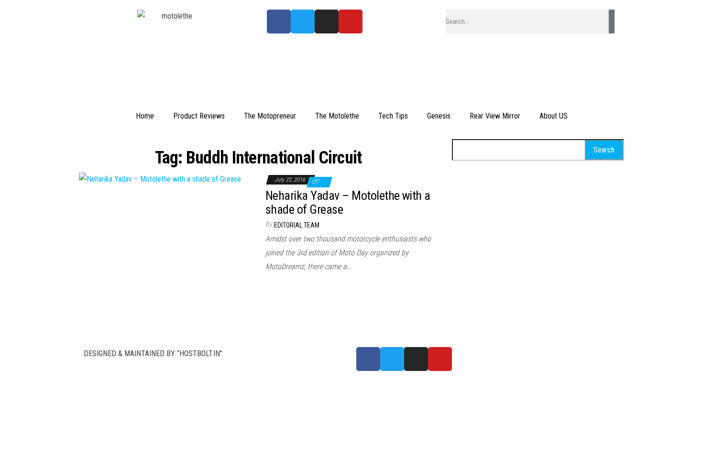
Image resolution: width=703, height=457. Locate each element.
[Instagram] (327, 21)
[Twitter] (303, 21)
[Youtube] (350, 21)
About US (553, 115)
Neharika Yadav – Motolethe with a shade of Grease (347, 202)
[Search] (612, 21)
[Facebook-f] (279, 21)
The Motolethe (337, 115)
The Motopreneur (270, 115)
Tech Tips (393, 115)
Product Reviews (199, 115)
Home (145, 115)
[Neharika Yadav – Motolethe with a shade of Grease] (160, 179)
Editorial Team (296, 225)
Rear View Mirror (495, 115)
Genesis (438, 115)
